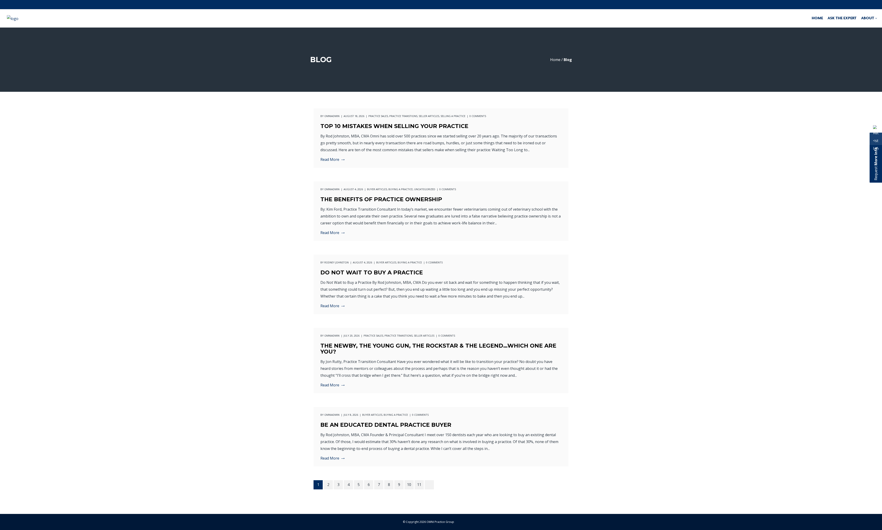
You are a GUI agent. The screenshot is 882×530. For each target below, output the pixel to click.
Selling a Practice (453, 116)
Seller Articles (429, 116)
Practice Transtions (403, 116)
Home (555, 59)
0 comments (477, 116)
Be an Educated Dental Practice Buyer (385, 424)
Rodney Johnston (336, 262)
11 (419, 484)
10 (409, 484)
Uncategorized (424, 189)
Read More (329, 159)
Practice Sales (378, 116)
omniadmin (331, 116)
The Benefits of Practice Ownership (381, 199)
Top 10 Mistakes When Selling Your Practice (394, 126)
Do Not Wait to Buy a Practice (371, 272)
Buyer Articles (377, 189)
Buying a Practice (400, 189)
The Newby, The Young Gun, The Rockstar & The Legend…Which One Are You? (438, 348)
